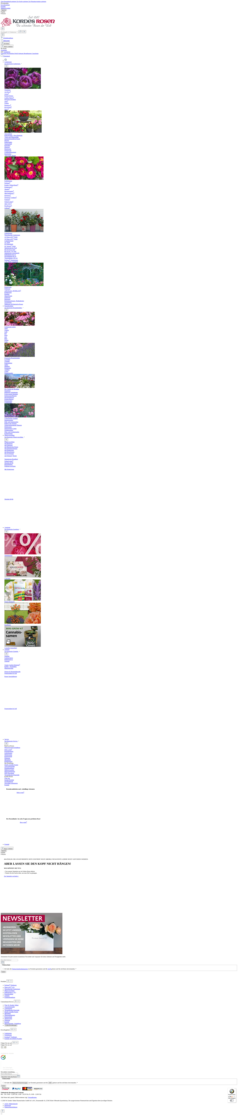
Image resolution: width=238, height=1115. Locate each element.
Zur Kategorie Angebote (11, 529)
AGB (49, 969)
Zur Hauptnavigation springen (37, 1)
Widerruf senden (5, 8)
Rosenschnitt (8, 1017)
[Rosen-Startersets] (120, 590)
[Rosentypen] (120, 274)
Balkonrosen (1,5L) (10, 992)
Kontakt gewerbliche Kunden (13, 1038)
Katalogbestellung (9, 997)
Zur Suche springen (22, 1)
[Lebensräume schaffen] (120, 410)
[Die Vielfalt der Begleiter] (120, 381)
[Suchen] (20, 31)
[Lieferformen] (120, 221)
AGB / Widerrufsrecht (10, 1104)
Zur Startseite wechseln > (11, 876)
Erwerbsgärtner (5, 5)
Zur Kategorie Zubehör (11, 651)
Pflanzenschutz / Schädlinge (12, 1023)
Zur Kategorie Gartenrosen (12, 64)
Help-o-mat (20, 792)
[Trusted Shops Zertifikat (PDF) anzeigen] (7, 1070)
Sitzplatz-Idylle (8, 499)
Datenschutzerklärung (10, 1107)
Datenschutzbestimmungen (20, 969)
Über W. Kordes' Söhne (11, 1005)
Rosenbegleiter (8, 994)
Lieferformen (8, 1008)
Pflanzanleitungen (9, 1015)
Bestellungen (28, 53)
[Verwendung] (120, 121)
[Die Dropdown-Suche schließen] (24, 31)
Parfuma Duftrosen (10, 985)
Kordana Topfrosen (10, 1037)
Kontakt (3, 6)
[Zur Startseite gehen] (28, 26)
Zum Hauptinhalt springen (9, 1)
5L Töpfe (7, 242)
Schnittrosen (8, 1035)
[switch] (232, 1100)
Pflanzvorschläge (9, 990)
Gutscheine (35, 53)
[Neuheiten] (120, 78)
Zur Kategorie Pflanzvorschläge (14, 437)
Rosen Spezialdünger (10, 676)
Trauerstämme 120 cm (10, 258)
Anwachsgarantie (9, 1007)
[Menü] (2, 28)
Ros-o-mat (23, 822)
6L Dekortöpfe (8, 244)
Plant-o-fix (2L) (9, 987)
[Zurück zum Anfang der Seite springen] (2, 1111)
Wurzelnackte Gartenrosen (12, 989)
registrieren (7, 52)
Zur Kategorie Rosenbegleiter (13, 308)
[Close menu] (6, 66)
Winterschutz (8, 1018)
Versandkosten (32, 1097)
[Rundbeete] (120, 613)
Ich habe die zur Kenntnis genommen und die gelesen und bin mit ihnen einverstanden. (40, 969)
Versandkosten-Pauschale (11, 1010)
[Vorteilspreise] (120, 544)
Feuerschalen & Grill (10, 708)
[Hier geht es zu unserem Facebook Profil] (2, 1048)
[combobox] (9, 32)
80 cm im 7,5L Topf (10, 251)
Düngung (7, 1020)
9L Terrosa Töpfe (10, 246)
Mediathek (7, 1013)
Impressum (7, 1105)
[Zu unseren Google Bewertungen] (7, 1059)
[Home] (120, 59)
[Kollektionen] (120, 168)
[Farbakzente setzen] (120, 319)
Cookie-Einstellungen (11, 1025)
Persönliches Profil (12, 53)
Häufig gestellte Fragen (11, 1012)
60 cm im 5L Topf (9, 249)
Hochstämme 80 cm (10, 256)
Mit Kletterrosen (9, 469)
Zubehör (6, 996)
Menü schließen (8, 46)
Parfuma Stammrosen (11, 260)
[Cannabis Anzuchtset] (120, 636)
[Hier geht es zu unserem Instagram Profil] (5, 1048)
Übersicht (4, 53)
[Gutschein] (120, 567)
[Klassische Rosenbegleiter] (120, 350)
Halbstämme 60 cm (10, 254)
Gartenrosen (8, 1033)
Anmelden (4, 50)
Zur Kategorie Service (11, 741)
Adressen (21, 53)
